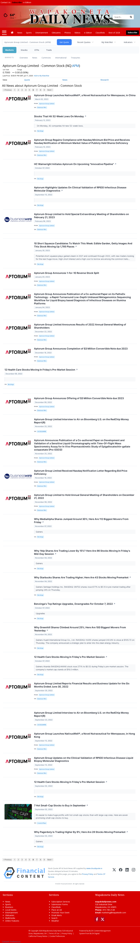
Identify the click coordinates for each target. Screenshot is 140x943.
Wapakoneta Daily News (52, 931)
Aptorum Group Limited (46, 103)
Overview (24, 57)
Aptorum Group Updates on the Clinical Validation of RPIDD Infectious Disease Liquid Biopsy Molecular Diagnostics (83, 759)
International (60, 57)
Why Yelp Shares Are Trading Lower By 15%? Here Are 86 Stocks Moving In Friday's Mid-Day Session (82, 552)
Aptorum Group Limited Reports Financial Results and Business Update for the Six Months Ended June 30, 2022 (81, 685)
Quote (27, 80)
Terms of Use (54, 933)
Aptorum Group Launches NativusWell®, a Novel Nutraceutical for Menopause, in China (84, 95)
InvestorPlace (41, 823)
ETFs (37, 50)
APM (75, 65)
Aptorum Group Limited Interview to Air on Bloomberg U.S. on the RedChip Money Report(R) (81, 421)
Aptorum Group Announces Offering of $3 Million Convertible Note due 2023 (79, 398)
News (34, 57)
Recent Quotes (84, 42)
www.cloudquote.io (94, 868)
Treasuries (75, 57)
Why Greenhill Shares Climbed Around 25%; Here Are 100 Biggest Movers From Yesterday (80, 629)
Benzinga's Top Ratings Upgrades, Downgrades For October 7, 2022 (74, 603)
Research (104, 80)
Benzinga (40, 131)
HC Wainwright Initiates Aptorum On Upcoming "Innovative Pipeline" (75, 164)
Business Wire (41, 107)
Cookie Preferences (57, 936)
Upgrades (41, 613)
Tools (49, 50)
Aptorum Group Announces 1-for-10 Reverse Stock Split (66, 273)
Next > (49, 90)
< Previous (7, 90)
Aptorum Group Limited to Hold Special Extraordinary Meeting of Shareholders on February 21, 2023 (81, 216)
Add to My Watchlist (41, 76)
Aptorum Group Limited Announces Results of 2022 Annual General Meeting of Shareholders (80, 326)
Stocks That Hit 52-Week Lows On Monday (60, 116)
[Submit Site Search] (131, 17)
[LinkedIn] (127, 873)
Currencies (46, 57)
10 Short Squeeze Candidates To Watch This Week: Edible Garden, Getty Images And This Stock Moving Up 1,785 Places (83, 245)
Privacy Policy (87, 874)
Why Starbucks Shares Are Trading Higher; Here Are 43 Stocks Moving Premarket (82, 577)
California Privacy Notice (38, 936)
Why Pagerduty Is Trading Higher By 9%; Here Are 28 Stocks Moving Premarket (81, 832)
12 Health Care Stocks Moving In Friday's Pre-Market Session (41, 369)
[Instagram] (133, 873)
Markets (9, 50)
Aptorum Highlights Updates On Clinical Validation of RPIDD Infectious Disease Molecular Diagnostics (80, 189)
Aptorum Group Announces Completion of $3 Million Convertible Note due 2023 (81, 348)
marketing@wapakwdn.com (114, 912)
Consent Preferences (11, 941)
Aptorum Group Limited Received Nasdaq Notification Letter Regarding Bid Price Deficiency (80, 472)
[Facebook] (120, 873)
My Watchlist (107, 42)
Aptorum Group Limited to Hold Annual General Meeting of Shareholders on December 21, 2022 (84, 497)
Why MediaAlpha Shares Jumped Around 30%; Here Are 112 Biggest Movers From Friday (81, 521)
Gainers (39, 532)
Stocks (24, 50)
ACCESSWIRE (41, 431)
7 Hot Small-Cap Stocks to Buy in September (61, 805)
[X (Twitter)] (114, 873)
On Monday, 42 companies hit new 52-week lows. (60, 126)
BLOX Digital (94, 933)
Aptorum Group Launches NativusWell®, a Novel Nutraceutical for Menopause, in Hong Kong (84, 735)
